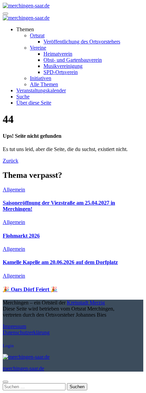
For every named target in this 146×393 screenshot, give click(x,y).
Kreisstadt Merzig (86, 302)
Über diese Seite (33, 103)
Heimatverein (57, 54)
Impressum (14, 326)
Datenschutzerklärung (26, 332)
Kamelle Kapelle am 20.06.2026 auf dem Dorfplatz (60, 262)
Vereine (38, 48)
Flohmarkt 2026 (21, 236)
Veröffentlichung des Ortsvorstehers (81, 41)
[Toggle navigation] (5, 14)
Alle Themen (44, 84)
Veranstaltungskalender (41, 90)
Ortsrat (37, 35)
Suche (23, 96)
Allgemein (14, 189)
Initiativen (40, 78)
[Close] (5, 382)
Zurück (10, 161)
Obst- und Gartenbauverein (72, 60)
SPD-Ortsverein (60, 72)
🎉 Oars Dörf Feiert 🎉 (30, 289)
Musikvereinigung (63, 66)
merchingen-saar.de (23, 368)
